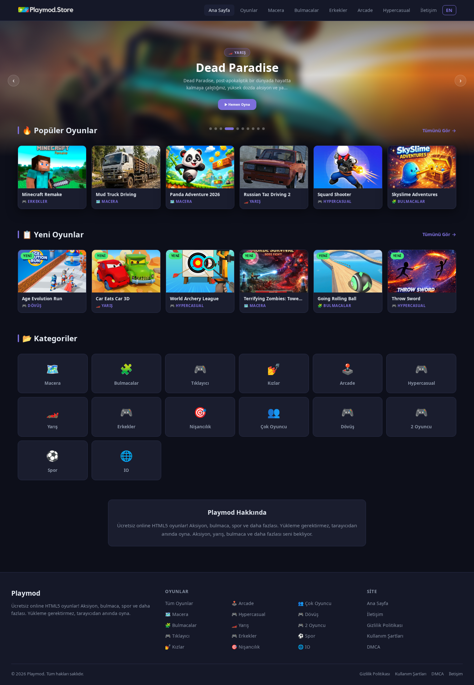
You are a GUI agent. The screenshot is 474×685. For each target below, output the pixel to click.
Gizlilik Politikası (385, 625)
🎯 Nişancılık (246, 647)
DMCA (373, 647)
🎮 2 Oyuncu (312, 625)
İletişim (428, 10)
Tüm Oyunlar (179, 603)
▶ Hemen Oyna (237, 104)
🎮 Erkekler (244, 636)
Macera (276, 10)
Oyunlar (249, 10)
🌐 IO (304, 647)
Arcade (365, 10)
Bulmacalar (306, 10)
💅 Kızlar (174, 647)
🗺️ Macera (176, 614)
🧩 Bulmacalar (181, 625)
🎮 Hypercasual (248, 614)
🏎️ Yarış (240, 625)
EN (449, 10)
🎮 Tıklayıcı (177, 636)
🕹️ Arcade (243, 603)
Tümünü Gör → (439, 130)
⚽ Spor (306, 636)
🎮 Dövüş (308, 614)
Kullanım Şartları (385, 636)
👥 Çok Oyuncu (314, 603)
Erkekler (338, 10)
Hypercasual (396, 10)
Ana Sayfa (219, 10)
